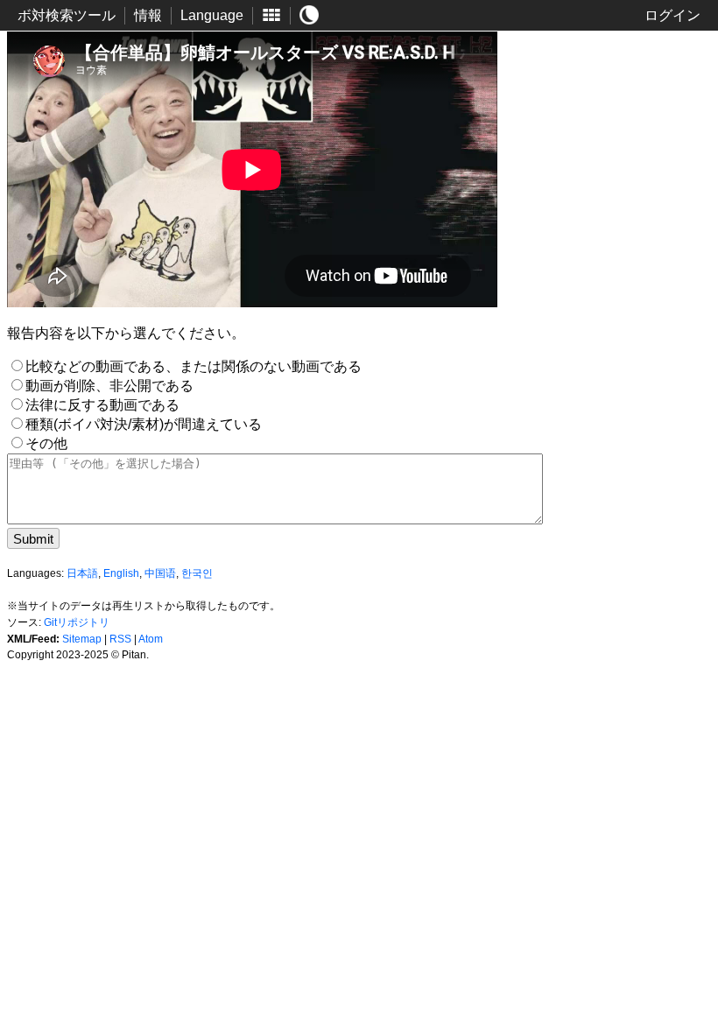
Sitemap (82, 639)
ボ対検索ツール (67, 15)
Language (211, 15)
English (121, 573)
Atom (150, 639)
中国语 (160, 573)
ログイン (672, 15)
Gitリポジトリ (76, 622)
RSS (120, 639)
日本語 (82, 573)
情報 (148, 15)
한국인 (197, 573)
